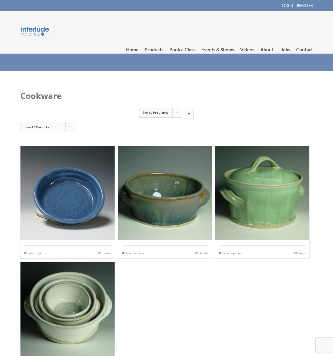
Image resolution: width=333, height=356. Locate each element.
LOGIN (287, 5)
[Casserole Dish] (262, 181)
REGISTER (305, 5)
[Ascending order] (189, 114)
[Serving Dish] (165, 181)
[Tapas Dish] (67, 181)
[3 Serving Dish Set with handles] (67, 297)
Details (106, 253)
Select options (37, 253)
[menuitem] (135, 49)
